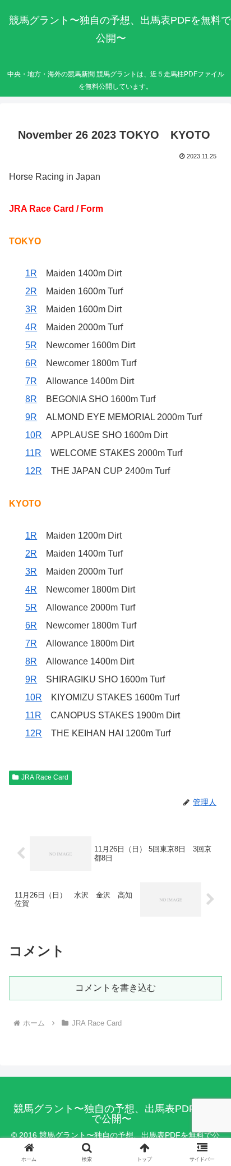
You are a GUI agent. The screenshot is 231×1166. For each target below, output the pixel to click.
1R (31, 273)
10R (33, 435)
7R (31, 381)
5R (31, 345)
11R (33, 453)
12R (33, 471)
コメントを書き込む (115, 987)
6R (31, 363)
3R (31, 309)
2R (31, 291)
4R (31, 327)
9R (31, 417)
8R (31, 399)
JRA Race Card (44, 777)
